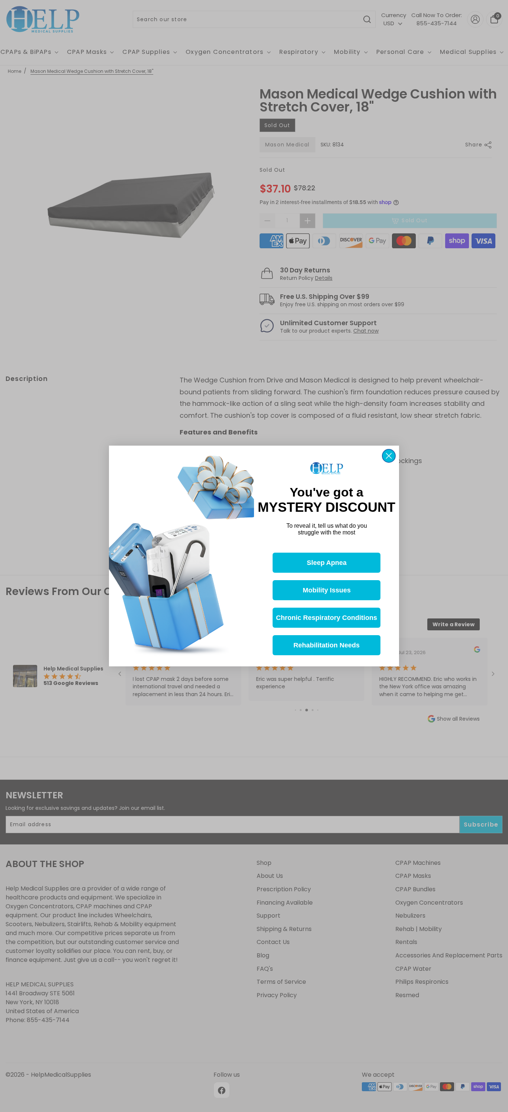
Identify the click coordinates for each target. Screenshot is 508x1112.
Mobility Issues (327, 590)
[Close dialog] (388, 455)
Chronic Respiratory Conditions (326, 617)
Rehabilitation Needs (326, 645)
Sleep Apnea (327, 562)
